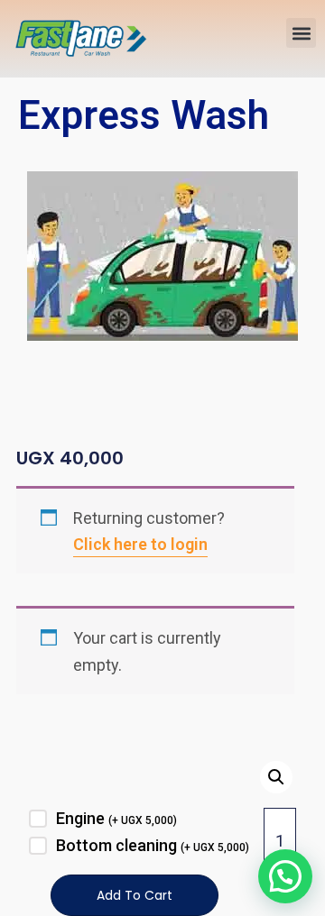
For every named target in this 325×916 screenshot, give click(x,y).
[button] (301, 33)
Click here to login (140, 544)
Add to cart (134, 895)
